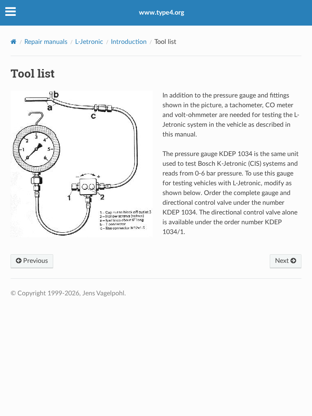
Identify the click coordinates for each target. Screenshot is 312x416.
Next (282, 261)
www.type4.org (161, 12)
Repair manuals (45, 42)
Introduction (129, 42)
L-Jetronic (89, 42)
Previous (35, 261)
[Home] (14, 41)
